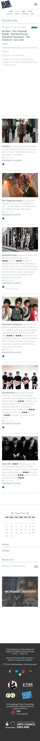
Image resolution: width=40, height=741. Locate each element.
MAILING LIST (8, 559)
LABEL (23, 11)
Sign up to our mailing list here (13, 566)
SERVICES (25, 14)
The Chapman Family (12, 200)
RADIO (30, 11)
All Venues (6, 551)
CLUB (17, 11)
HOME (11, 11)
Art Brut (6, 31)
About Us (9, 658)
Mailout (29, 660)
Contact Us (19, 660)
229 (5, 44)
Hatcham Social (19, 34)
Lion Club (19, 39)
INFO (32, 14)
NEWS (17, 14)
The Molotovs (8, 392)
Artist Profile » (9, 157)
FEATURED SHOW (9, 20)
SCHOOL (10, 14)
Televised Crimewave (13, 37)
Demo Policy (20, 658)
